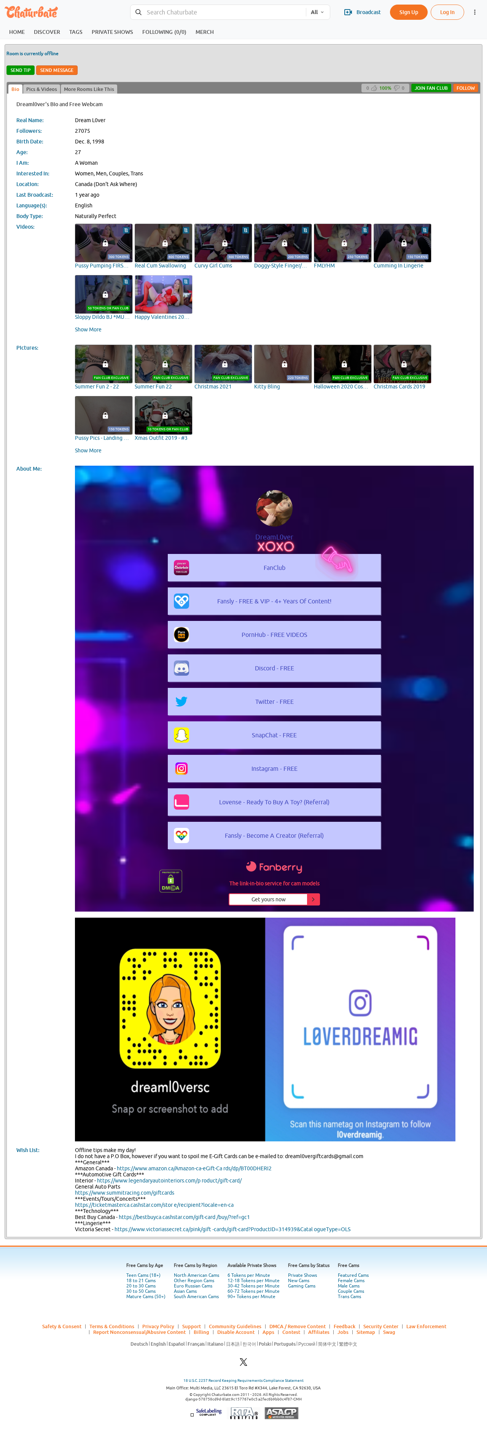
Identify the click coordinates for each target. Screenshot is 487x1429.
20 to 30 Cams (141, 1286)
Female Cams (351, 1280)
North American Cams (196, 1275)
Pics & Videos (41, 89)
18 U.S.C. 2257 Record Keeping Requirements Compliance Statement (243, 1380)
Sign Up (408, 12)
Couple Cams (351, 1291)
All (314, 12)
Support (191, 1326)
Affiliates (318, 1332)
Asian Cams (185, 1291)
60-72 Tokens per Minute (254, 1291)
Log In (447, 12)
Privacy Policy (158, 1326)
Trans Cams (349, 1296)
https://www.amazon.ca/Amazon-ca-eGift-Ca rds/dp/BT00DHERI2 (194, 1168)
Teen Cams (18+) (143, 1275)
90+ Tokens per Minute (251, 1296)
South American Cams (196, 1296)
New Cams (298, 1280)
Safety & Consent (61, 1326)
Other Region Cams (194, 1280)
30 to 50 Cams (141, 1291)
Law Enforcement (426, 1326)
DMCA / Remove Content (297, 1326)
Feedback (344, 1326)
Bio (15, 89)
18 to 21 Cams (141, 1280)
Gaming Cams (301, 1286)
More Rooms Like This (89, 89)
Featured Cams (353, 1275)
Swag (389, 1332)
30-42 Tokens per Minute (254, 1286)
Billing (201, 1332)
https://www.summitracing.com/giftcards (124, 1193)
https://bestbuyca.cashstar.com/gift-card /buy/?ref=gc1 (184, 1217)
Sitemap (365, 1332)
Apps (268, 1332)
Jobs (343, 1332)
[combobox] (218, 12)
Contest (291, 1332)
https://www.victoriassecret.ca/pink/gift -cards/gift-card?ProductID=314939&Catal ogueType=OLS (232, 1229)
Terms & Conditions (111, 1326)
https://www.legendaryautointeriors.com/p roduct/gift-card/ (169, 1181)
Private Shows (302, 1275)
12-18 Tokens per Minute (254, 1280)
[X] (243, 1364)
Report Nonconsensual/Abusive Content (139, 1332)
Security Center (380, 1326)
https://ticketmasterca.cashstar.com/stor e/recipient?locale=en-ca (154, 1205)
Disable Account (236, 1332)
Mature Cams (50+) (146, 1296)
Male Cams (349, 1286)
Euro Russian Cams (193, 1286)
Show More (88, 329)
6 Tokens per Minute (249, 1275)
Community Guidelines (235, 1326)
